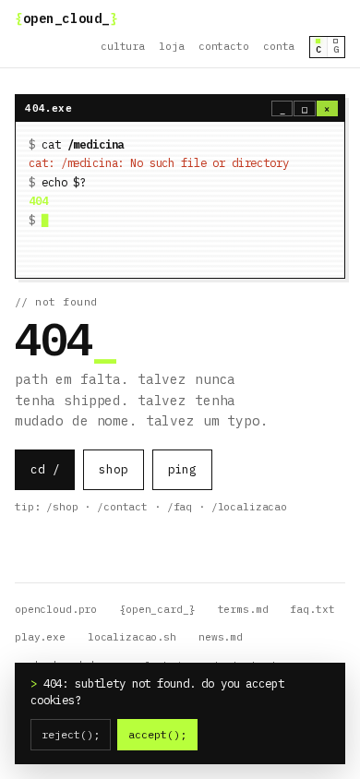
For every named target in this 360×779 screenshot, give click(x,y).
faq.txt (312, 609)
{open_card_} (157, 609)
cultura (123, 46)
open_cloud (66, 18)
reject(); (71, 734)
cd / (44, 469)
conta (278, 46)
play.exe (40, 636)
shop (113, 469)
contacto (223, 46)
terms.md (243, 609)
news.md (220, 636)
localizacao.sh (132, 636)
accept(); (157, 734)
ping (182, 469)
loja (171, 46)
